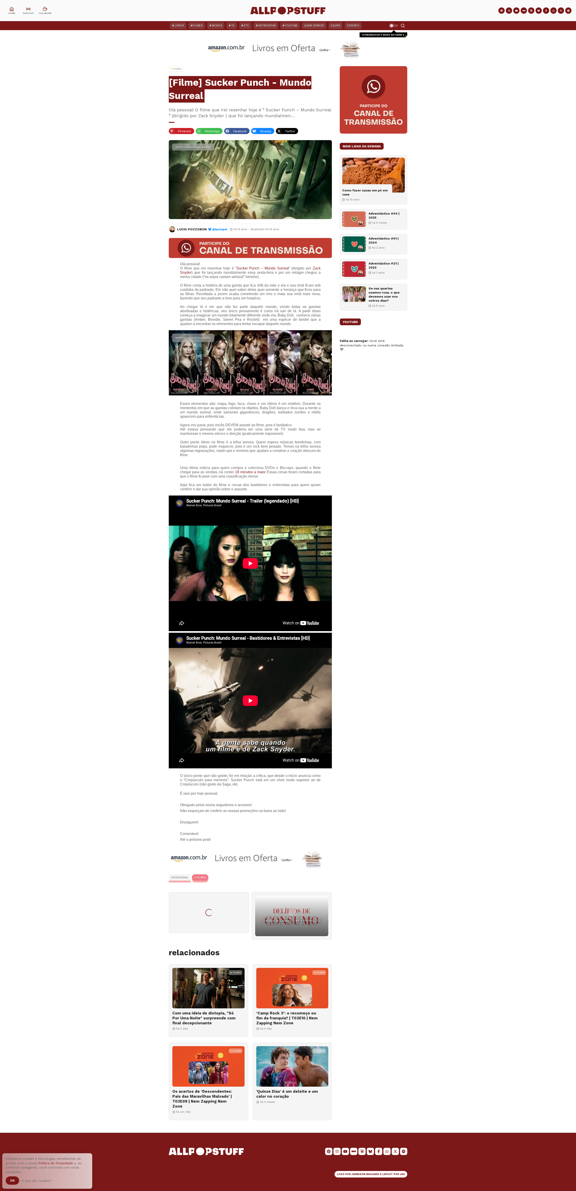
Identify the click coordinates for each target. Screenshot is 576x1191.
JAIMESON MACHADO (365, 1174)
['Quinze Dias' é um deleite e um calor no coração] (292, 1066)
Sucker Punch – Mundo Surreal (262, 268)
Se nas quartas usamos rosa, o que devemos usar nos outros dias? (384, 295)
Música (217, 25)
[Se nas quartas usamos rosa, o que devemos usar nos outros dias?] (354, 294)
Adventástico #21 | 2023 (384, 265)
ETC (246, 25)
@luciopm (219, 229)
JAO (402, 1174)
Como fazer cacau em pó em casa (365, 192)
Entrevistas (267, 25)
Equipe (335, 25)
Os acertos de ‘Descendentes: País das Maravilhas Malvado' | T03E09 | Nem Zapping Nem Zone (202, 1098)
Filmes (198, 25)
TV (233, 25)
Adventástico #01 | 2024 (384, 240)
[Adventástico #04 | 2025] (354, 219)
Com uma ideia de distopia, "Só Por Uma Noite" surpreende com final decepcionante (204, 1018)
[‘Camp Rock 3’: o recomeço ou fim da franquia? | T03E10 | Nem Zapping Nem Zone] (292, 988)
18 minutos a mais (250, 472)
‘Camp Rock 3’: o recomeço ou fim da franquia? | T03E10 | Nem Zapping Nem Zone (287, 1018)
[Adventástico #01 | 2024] (354, 244)
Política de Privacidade (55, 1163)
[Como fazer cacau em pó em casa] (373, 175)
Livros (179, 25)
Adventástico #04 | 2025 (384, 215)
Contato (353, 25)
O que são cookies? (36, 1180)
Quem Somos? (314, 25)
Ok (12, 1180)
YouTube (291, 25)
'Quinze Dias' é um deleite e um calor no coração (287, 1094)
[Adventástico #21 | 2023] (354, 269)
